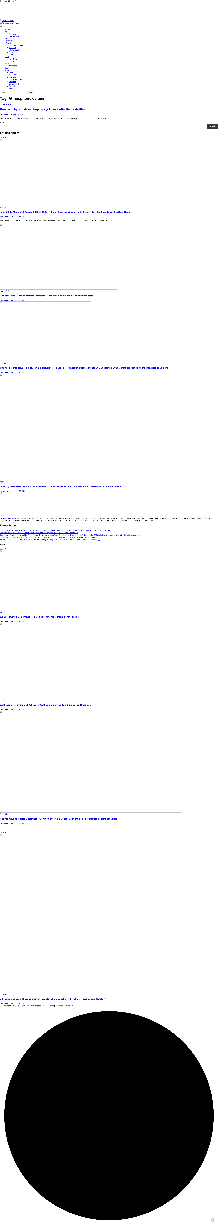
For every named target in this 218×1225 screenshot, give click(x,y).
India (7, 32)
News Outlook (6, 114)
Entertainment (11, 66)
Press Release (15, 86)
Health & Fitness (16, 45)
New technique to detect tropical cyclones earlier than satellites (42, 109)
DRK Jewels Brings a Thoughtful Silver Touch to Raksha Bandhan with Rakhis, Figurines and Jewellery (53, 999)
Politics (12, 72)
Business (8, 38)
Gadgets (12, 61)
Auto (7, 63)
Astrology (13, 77)
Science (12, 81)
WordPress (71, 1006)
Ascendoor (49, 1006)
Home (7, 29)
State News (14, 36)
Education (9, 41)
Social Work (14, 84)
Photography (14, 50)
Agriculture (14, 75)
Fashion (12, 47)
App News (13, 59)
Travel (11, 54)
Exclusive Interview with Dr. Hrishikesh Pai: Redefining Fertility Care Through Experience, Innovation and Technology (50, 539)
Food (11, 52)
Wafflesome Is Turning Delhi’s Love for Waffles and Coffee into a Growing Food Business (45, 705)
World (11, 88)
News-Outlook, (7, 518)
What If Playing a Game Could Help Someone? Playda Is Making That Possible (39, 617)
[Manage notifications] (212, 1220)
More (7, 70)
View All (3, 138)
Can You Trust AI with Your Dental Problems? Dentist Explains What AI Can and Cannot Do (46, 295)
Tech (7, 57)
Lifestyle (8, 43)
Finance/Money (15, 79)
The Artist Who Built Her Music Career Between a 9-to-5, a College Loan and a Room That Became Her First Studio (58, 818)
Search (3, 122)
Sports (7, 68)
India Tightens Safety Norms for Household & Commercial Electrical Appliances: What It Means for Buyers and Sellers (60, 486)
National (12, 34)
